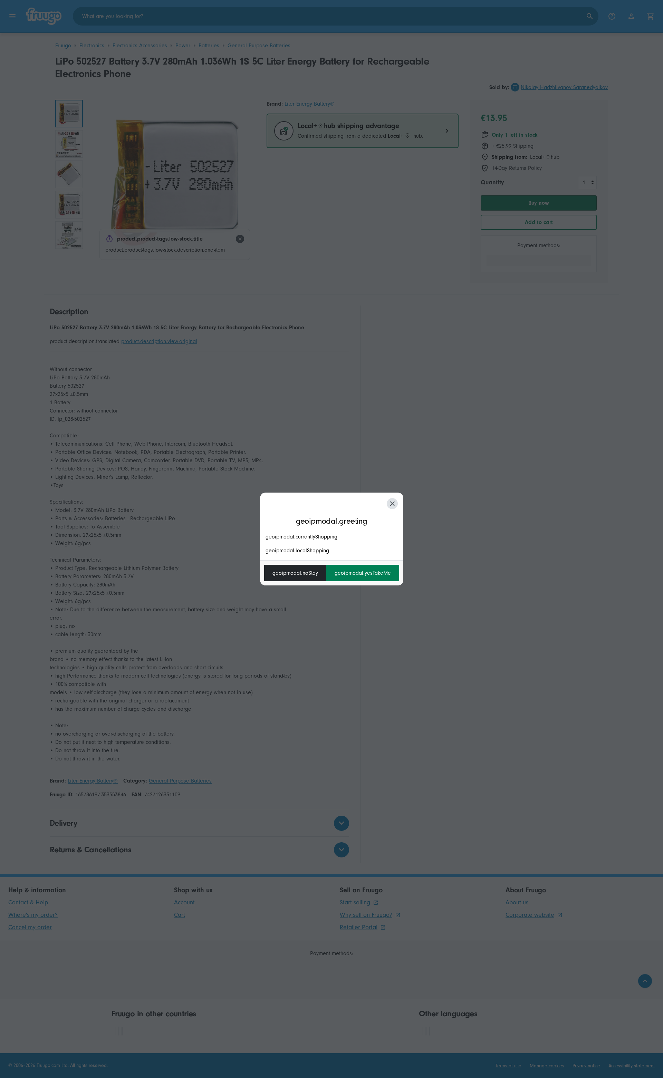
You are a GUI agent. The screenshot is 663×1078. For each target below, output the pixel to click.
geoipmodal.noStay (295, 573)
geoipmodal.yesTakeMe (363, 573)
